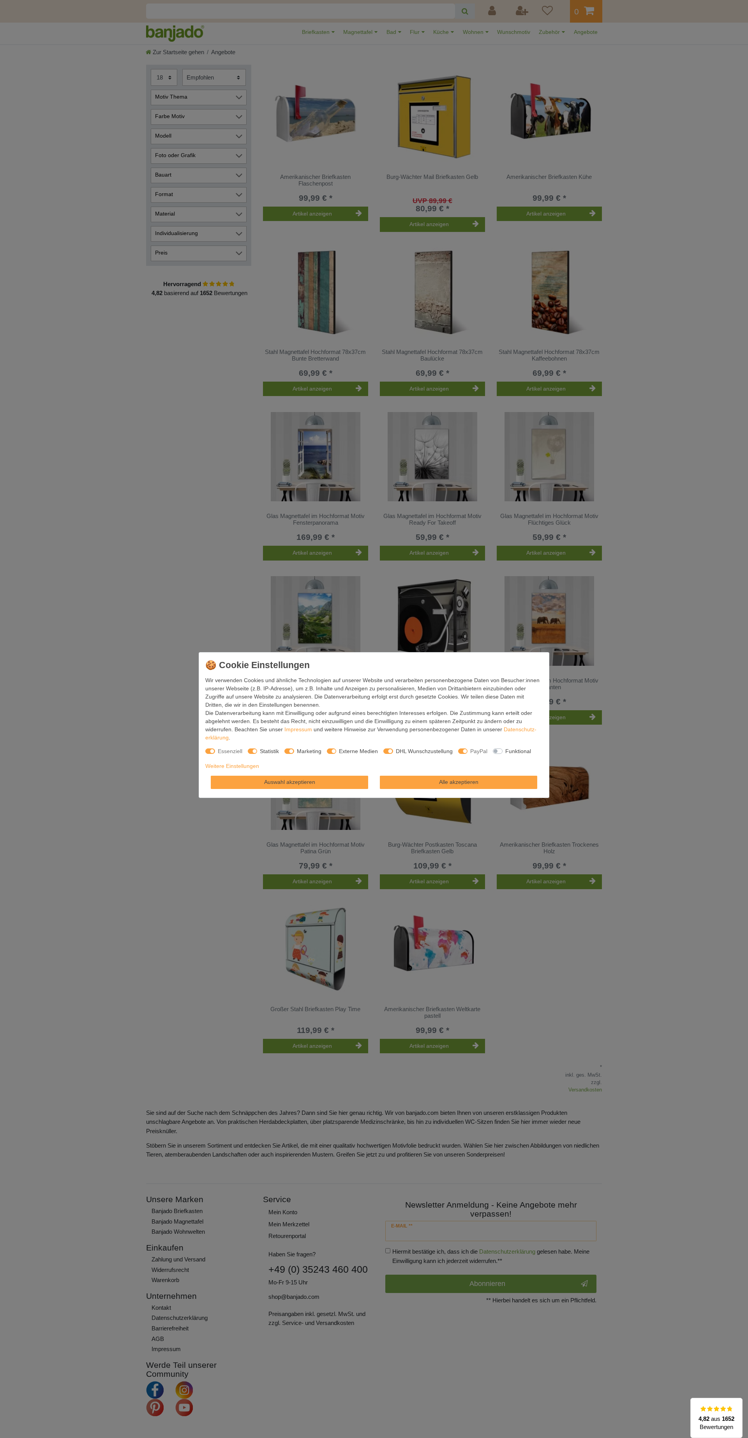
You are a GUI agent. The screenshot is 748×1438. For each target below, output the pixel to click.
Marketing (309, 751)
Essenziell (230, 751)
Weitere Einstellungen (232, 766)
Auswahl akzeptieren (289, 782)
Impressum (298, 729)
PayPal (478, 751)
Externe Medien (358, 751)
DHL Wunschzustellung (424, 751)
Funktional (518, 751)
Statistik (269, 751)
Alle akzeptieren (458, 782)
